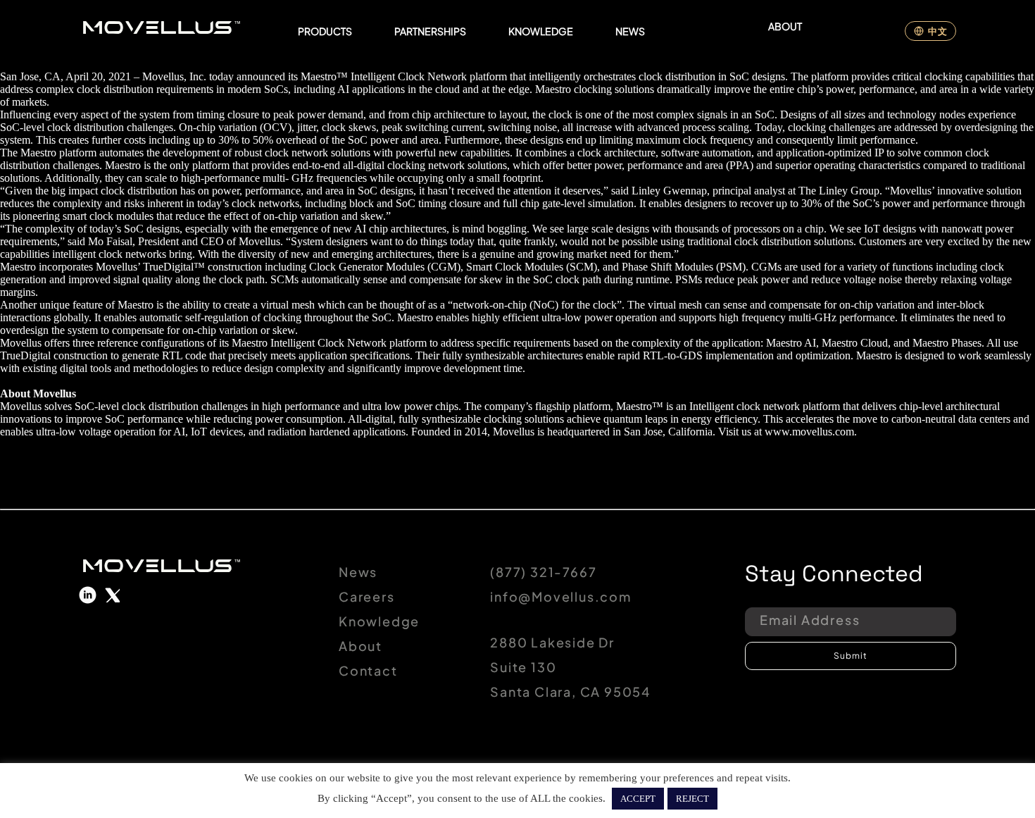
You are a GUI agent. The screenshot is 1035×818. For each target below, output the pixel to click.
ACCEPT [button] (638, 798)
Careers (367, 596)
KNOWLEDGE (540, 31)
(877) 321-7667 (543, 572)
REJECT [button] (692, 798)
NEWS (630, 31)
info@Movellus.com (561, 596)
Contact (368, 670)
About (360, 646)
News (358, 572)
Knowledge (379, 621)
